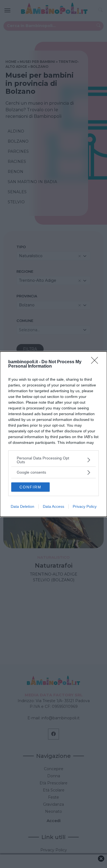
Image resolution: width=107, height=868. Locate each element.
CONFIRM (30, 487)
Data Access (53, 506)
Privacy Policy (85, 506)
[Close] (96, 362)
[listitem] (53, 460)
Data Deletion (22, 506)
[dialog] (53, 434)
